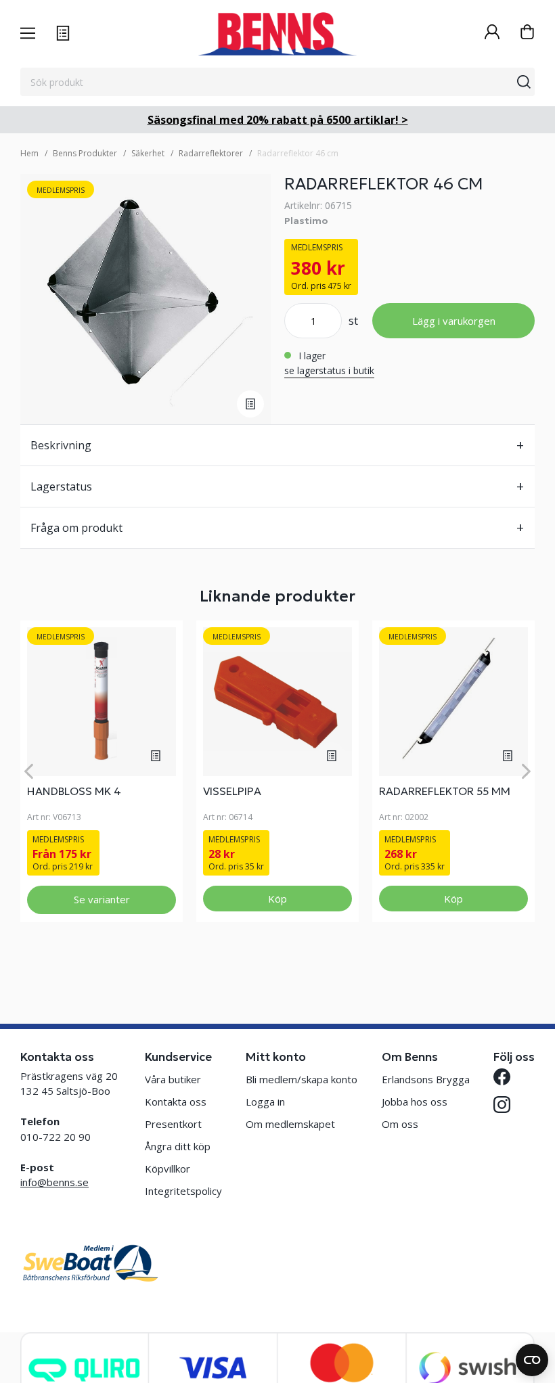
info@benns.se (54, 1182)
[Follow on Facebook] (502, 1077)
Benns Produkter (85, 153)
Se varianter (102, 899)
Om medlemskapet (290, 1124)
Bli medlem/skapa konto (301, 1079)
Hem (29, 153)
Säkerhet (147, 153)
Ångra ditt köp (177, 1146)
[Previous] (29, 771)
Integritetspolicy (183, 1191)
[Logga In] (492, 33)
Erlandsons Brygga (426, 1079)
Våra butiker (173, 1079)
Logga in (265, 1101)
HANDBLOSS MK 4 (74, 791)
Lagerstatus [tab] (61, 486)
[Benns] (277, 33)
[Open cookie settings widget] (532, 1360)
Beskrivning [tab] (60, 445)
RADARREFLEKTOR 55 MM (444, 791)
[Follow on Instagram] (502, 1104)
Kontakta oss (175, 1101)
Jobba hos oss (414, 1101)
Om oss (400, 1124)
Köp (277, 898)
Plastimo (306, 220)
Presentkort (173, 1124)
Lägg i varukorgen (453, 320)
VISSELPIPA (232, 791)
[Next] (526, 771)
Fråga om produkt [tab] (76, 527)
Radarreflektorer (211, 153)
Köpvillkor (167, 1168)
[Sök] (524, 82)
